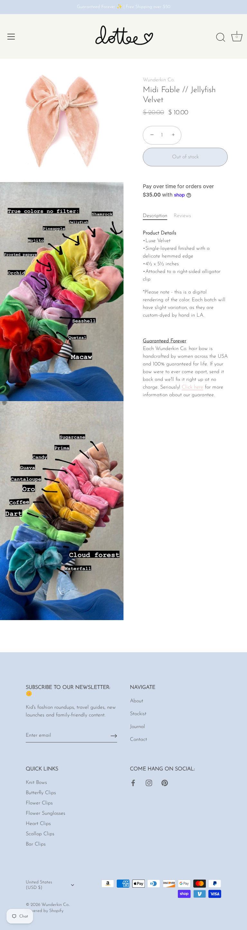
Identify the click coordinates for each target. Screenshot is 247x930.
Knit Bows (36, 782)
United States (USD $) (39, 885)
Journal (137, 726)
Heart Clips (38, 823)
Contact (138, 739)
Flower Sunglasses (45, 813)
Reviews (182, 215)
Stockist (138, 713)
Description (155, 215)
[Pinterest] (164, 782)
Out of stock (185, 157)
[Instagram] (149, 782)
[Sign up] (114, 735)
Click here (192, 387)
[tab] (158, 216)
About (136, 701)
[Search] (221, 38)
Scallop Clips (40, 834)
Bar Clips (36, 844)
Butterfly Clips (41, 792)
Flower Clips (39, 803)
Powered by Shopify (44, 911)
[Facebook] (133, 782)
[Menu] (11, 37)
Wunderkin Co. (159, 80)
